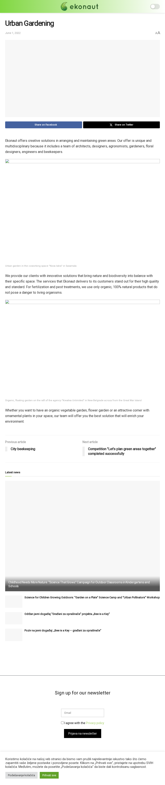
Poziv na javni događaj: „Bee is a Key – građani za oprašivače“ (62, 630)
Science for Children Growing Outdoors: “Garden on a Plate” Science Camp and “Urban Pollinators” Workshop (92, 597)
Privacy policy (95, 723)
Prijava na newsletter (82, 733)
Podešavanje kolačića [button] (21, 775)
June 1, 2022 (13, 33)
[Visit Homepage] (79, 6)
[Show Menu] (7, 6)
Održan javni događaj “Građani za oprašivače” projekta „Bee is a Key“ (67, 614)
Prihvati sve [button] (49, 775)
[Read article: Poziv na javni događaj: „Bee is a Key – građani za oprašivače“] (13, 635)
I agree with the (84, 723)
